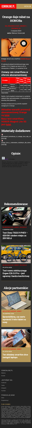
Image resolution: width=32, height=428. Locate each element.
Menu (26, 6)
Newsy (23, 26)
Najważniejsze (12, 26)
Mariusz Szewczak (18, 33)
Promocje (16, 28)
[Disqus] (16, 177)
